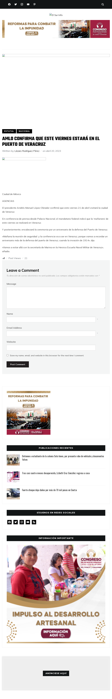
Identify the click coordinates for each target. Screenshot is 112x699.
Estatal (9, 131)
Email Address (14, 327)
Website (11, 341)
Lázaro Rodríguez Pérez (26, 150)
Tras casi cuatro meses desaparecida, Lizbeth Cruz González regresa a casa (56, 473)
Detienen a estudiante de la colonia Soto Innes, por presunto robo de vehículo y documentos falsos (63, 457)
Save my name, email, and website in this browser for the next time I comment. (47, 355)
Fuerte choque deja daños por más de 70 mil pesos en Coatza (49, 490)
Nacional (24, 131)
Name (10, 313)
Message (11, 283)
